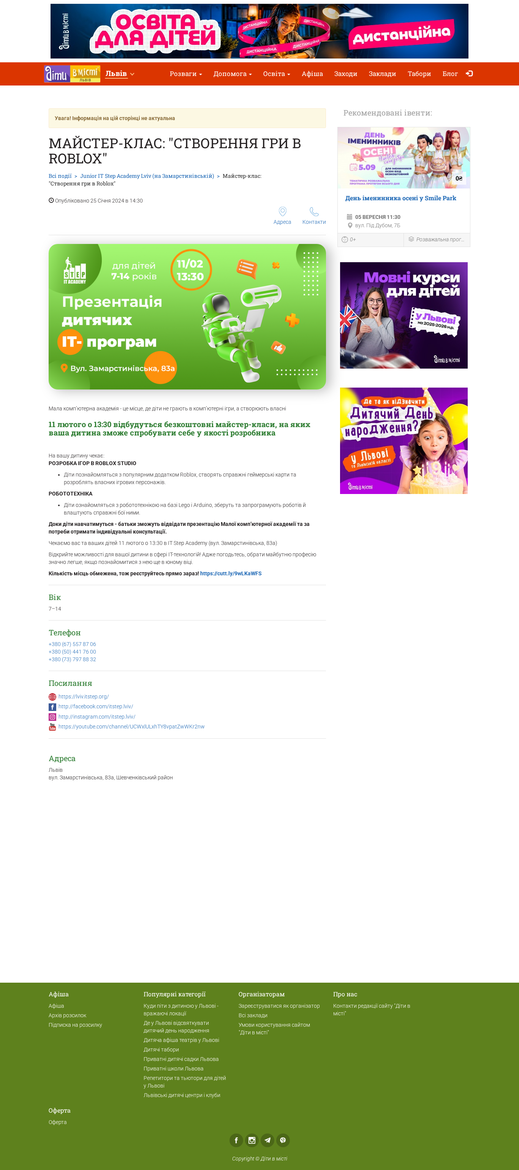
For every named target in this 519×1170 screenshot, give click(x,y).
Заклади (382, 73)
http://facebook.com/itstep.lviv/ (96, 706)
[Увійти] (471, 74)
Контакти (314, 222)
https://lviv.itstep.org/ (84, 696)
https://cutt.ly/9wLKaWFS (231, 573)
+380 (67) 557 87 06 (72, 644)
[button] (120, 74)
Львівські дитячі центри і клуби (182, 1095)
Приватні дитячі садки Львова (181, 1059)
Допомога (231, 73)
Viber (283, 1140)
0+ (353, 239)
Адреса (282, 222)
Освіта (274, 73)
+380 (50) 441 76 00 (72, 652)
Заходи (346, 73)
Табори (419, 73)
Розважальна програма (441, 239)
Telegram (267, 1140)
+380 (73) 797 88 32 (72, 659)
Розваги (184, 73)
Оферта (58, 1122)
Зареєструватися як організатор (279, 1006)
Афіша (312, 73)
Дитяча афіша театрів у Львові (181, 1040)
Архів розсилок (67, 1015)
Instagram (252, 1140)
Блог (450, 73)
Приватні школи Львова (174, 1069)
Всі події (60, 175)
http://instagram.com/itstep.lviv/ (97, 717)
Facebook (236, 1140)
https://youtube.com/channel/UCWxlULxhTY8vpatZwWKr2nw (132, 727)
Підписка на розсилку (75, 1025)
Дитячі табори (161, 1050)
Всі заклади (253, 1015)
